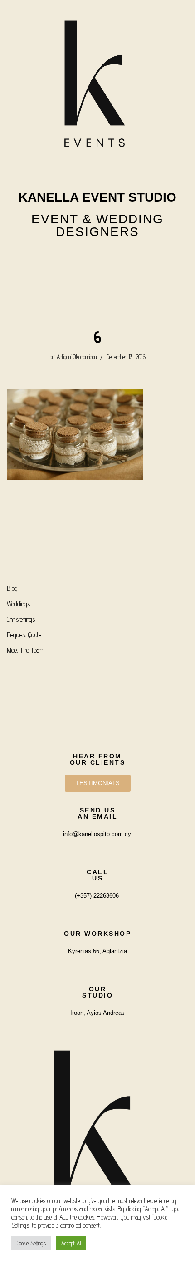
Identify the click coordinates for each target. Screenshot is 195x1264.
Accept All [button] (71, 1243)
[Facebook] (97, 258)
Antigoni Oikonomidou (77, 356)
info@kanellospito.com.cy (97, 834)
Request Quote (24, 635)
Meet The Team (25, 650)
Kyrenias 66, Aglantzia (97, 951)
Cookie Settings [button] (31, 1243)
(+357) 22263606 (97, 895)
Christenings (21, 619)
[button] (97, 286)
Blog (12, 588)
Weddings (18, 604)
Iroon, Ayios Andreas (97, 1012)
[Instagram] (73, 258)
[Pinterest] (121, 258)
